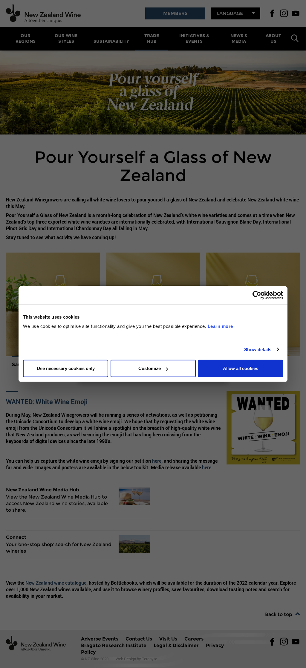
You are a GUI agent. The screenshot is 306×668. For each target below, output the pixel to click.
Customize (149, 368)
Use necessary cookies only (66, 368)
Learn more (220, 326)
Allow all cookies (240, 368)
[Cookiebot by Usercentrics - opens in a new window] (257, 295)
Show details (257, 349)
